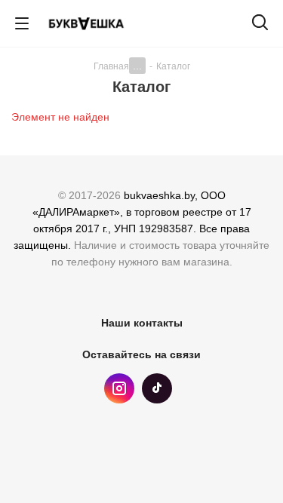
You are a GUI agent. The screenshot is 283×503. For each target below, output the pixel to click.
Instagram (119, 388)
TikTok (157, 388)
